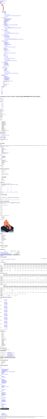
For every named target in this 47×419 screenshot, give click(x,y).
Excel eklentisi (6, 68)
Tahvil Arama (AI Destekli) (7, 19)
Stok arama (3, 376)
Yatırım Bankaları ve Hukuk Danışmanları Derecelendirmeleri (8, 371)
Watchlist (5, 12)
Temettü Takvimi (3, 382)
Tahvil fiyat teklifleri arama (5, 370)
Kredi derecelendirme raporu (10, 354)
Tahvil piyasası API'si (6, 77)
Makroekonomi (6, 49)
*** (3, 103)
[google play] (7, 409)
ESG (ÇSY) (5, 22)
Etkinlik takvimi (6, 20)
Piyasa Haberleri (3, 399)
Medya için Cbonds (4, 401)
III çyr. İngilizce (5, 303)
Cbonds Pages (6, 25)
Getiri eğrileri (5, 23)
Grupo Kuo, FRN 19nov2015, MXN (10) (5, 254)
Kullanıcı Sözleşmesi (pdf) (4, 414)
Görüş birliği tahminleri (6, 50)
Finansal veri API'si (6, 79)
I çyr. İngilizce (5, 299)
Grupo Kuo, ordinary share (5, 153)
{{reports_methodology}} (44, 258)
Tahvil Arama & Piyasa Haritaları (8, 18)
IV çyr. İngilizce (6, 304)
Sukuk (2, 373)
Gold (5, 55)
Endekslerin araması (4, 392)
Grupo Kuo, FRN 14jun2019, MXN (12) (4, 253)
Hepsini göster (1, 255)
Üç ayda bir (3, 260)
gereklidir (2, 418)
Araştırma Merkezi (6, 63)
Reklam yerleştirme (4, 413)
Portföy (5, 13)
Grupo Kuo (3, 148)
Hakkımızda (3, 86)
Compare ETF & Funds (7, 36)
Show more (1, 283)
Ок (0, 417)
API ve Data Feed (4, 389)
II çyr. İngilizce (5, 300)
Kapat (1, 3)
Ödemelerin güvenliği (4, 404)
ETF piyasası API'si (6, 78)
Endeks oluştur (3, 393)
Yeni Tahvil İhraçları (4, 380)
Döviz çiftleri (5, 43)
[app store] (2, 409)
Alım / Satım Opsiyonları (4, 381)
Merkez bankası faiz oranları (7, 44)
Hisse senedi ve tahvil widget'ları (5, 386)
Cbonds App (3, 387)
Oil (4, 54)
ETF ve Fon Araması (6, 35)
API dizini (3, 390)
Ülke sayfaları (5, 48)
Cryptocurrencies (6, 42)
